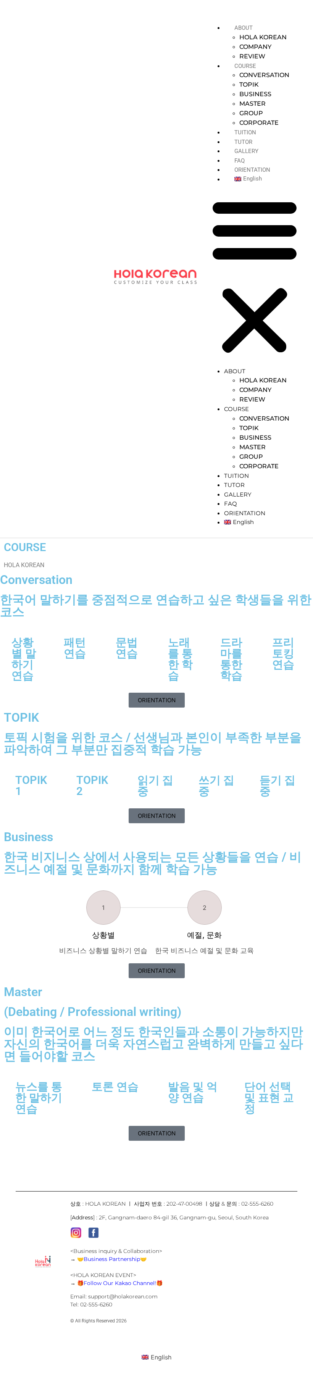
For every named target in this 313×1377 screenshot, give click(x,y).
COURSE (245, 66)
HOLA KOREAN (263, 37)
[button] (254, 274)
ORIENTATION (252, 169)
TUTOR (243, 142)
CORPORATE (259, 122)
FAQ (239, 160)
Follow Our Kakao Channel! (120, 1283)
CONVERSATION (264, 75)
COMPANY (255, 46)
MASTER (252, 103)
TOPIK (249, 84)
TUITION (245, 132)
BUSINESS (255, 94)
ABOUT (243, 27)
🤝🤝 (112, 1259)
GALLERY (246, 151)
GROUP (251, 113)
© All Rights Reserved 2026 (98, 1321)
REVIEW (252, 56)
